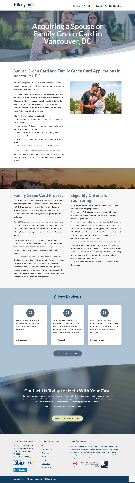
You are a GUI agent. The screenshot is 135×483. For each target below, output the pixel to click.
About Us (87, 6)
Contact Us (46, 464)
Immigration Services (39, 207)
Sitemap (45, 460)
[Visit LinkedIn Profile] (20, 470)
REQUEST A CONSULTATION (67, 418)
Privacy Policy (47, 467)
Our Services (47, 449)
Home (44, 445)
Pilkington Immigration (49, 399)
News (44, 456)
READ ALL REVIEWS (67, 353)
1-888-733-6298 (114, 6)
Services (76, 6)
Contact (99, 6)
